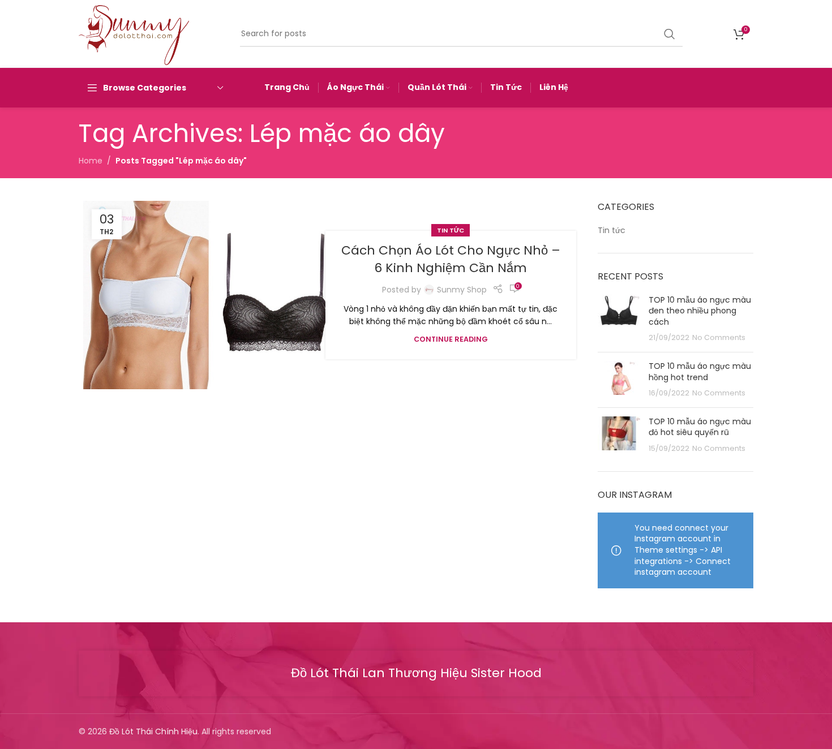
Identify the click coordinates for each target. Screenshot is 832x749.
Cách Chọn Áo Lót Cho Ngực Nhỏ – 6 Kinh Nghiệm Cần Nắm (450, 259)
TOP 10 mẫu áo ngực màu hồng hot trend (700, 371)
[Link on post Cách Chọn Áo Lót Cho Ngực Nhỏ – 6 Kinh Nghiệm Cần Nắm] (208, 295)
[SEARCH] (670, 34)
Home (90, 160)
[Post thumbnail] (619, 319)
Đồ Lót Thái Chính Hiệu (153, 731)
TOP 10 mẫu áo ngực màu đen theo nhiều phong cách (700, 311)
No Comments (718, 337)
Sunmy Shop (462, 289)
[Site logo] (134, 33)
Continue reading (451, 339)
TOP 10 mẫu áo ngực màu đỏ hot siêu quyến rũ (700, 427)
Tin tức (450, 230)
